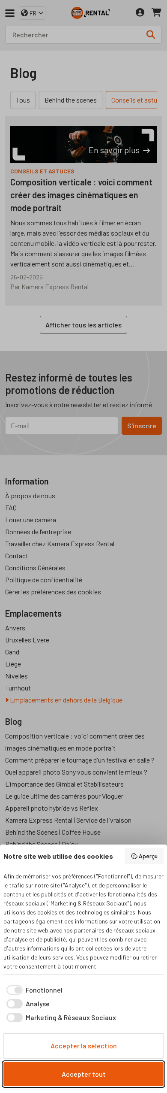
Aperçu (148, 856)
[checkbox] (33, 990)
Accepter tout (84, 1074)
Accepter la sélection (84, 1046)
